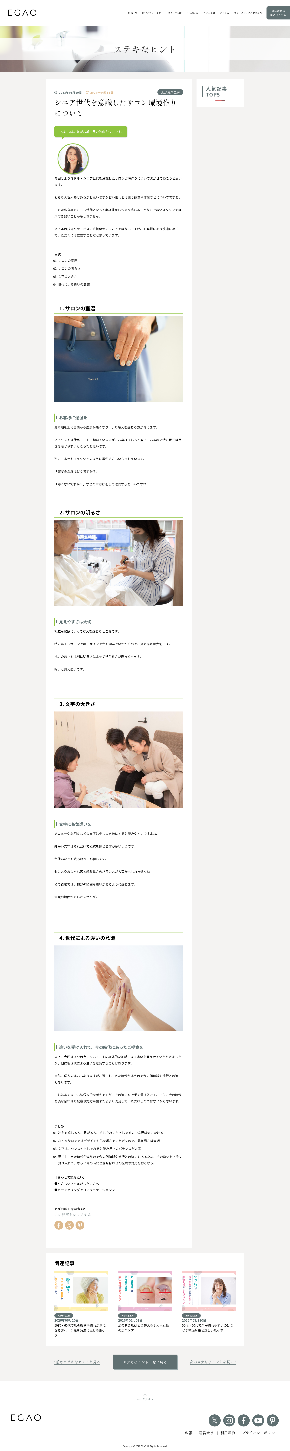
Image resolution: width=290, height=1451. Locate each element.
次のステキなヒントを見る (212, 1361)
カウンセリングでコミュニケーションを (86, 1189)
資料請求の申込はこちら (278, 13)
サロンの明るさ (69, 268)
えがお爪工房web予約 (70, 1208)
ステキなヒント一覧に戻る (145, 1361)
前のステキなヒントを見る (78, 1361)
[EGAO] (22, 13)
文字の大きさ (67, 276)
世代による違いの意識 (74, 284)
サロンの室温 (67, 260)
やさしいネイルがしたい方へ (78, 1183)
